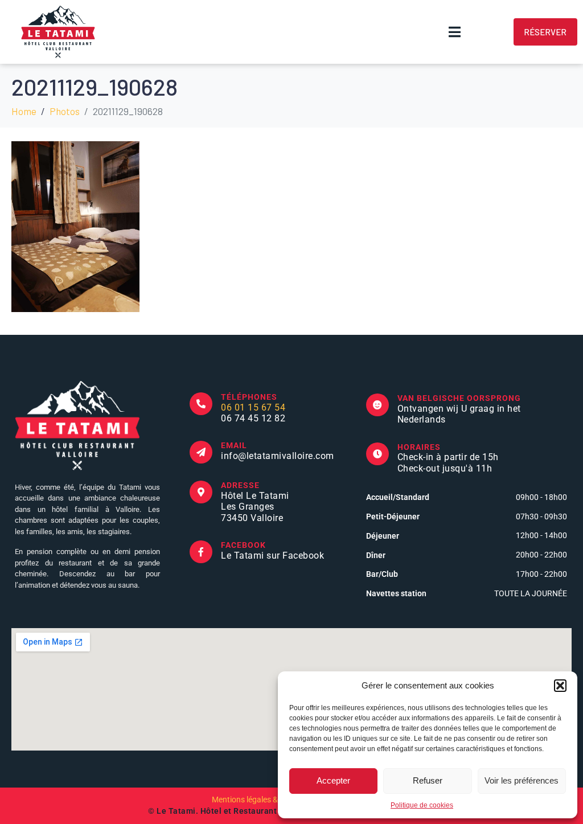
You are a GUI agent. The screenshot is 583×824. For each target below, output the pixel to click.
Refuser (427, 780)
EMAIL (234, 445)
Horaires (419, 447)
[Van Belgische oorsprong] (377, 404)
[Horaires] (377, 453)
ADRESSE (240, 485)
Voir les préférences (522, 780)
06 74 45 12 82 (253, 418)
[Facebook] (201, 551)
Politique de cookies (422, 805)
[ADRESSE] (201, 492)
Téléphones (249, 396)
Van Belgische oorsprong (459, 398)
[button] (560, 685)
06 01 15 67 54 (253, 407)
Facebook (243, 545)
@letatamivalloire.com (286, 455)
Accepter (333, 780)
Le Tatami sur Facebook (272, 555)
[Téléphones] (201, 403)
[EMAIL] (201, 452)
